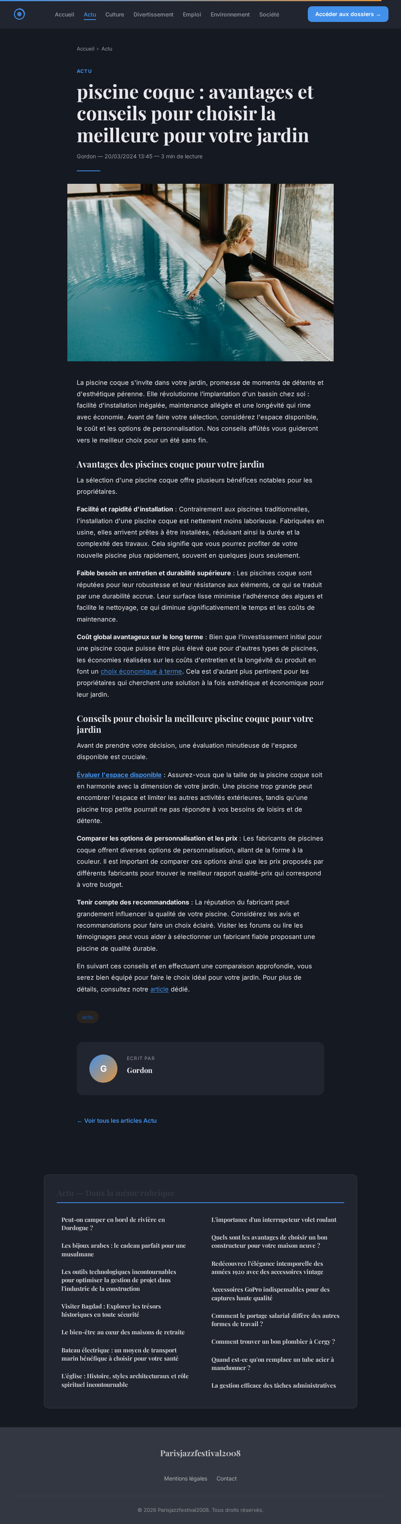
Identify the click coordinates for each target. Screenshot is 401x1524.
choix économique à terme (141, 671)
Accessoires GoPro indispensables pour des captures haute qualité (270, 1293)
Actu (90, 14)
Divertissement (153, 14)
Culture (114, 14)
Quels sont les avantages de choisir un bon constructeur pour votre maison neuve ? (269, 1241)
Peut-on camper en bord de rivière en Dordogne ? (113, 1224)
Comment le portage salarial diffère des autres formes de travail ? (275, 1320)
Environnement (230, 14)
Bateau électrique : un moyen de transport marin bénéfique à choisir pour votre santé (120, 1354)
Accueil (64, 14)
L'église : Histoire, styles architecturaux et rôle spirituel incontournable (125, 1380)
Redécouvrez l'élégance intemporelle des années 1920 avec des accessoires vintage (267, 1267)
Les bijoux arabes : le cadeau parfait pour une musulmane (123, 1249)
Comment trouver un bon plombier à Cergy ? (273, 1341)
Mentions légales (185, 1478)
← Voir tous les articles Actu (117, 1120)
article (159, 989)
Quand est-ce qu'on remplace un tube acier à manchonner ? (272, 1363)
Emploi (192, 14)
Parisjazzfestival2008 (200, 1452)
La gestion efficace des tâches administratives (273, 1385)
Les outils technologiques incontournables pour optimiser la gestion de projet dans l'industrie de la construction (118, 1280)
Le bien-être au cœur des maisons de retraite (123, 1332)
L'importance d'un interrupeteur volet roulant (273, 1219)
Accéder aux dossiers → (348, 14)
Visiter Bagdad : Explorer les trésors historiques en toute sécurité (111, 1310)
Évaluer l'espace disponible (119, 775)
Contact (227, 1478)
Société (269, 14)
